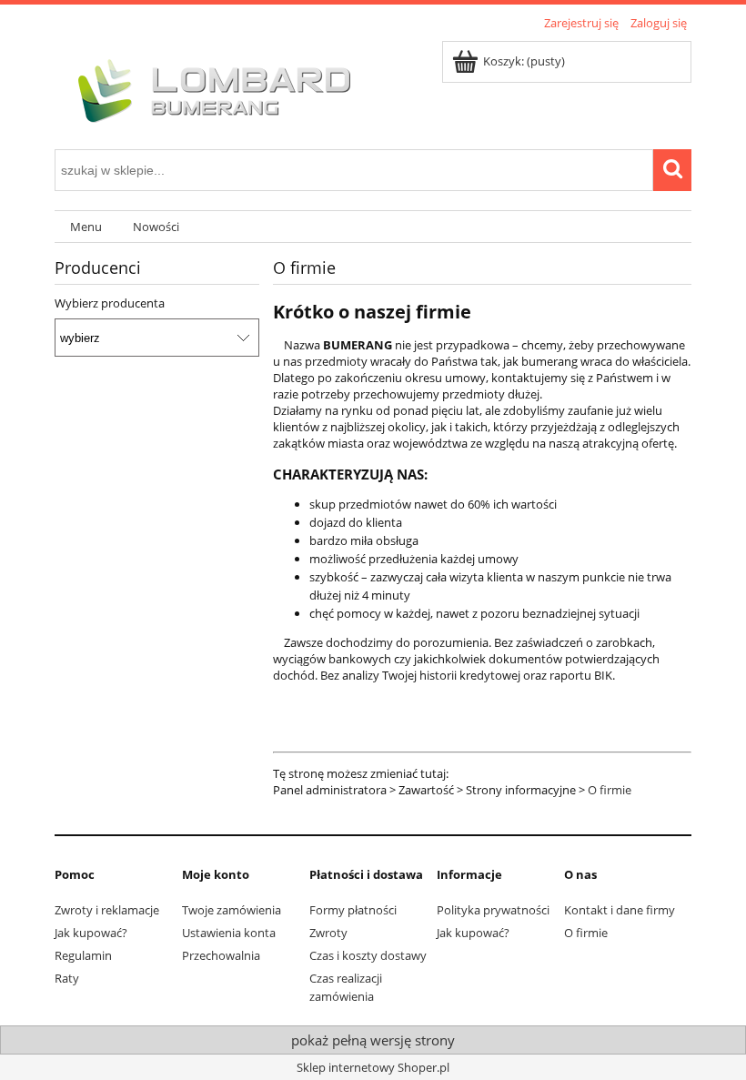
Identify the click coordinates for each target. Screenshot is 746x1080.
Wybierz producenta (110, 303)
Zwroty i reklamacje (107, 910)
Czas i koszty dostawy (368, 955)
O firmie (609, 790)
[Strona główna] (209, 88)
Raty (67, 978)
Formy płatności (353, 910)
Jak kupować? (91, 932)
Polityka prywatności (493, 910)
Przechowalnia (221, 955)
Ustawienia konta (229, 932)
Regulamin (83, 955)
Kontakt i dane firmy (619, 910)
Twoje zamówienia (231, 910)
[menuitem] (86, 227)
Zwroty (328, 932)
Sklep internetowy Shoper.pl (373, 1067)
